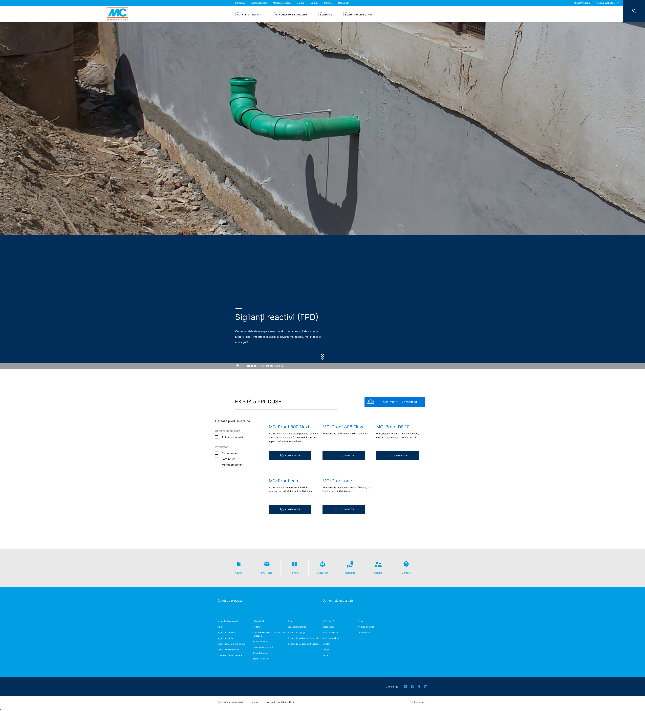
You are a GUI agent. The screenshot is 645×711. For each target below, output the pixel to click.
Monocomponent (232, 464)
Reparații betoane (260, 653)
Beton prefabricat (330, 638)
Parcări (325, 655)
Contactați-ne (417, 702)
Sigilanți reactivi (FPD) (272, 365)
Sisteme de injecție (296, 632)
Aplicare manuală (233, 437)
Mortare (256, 627)
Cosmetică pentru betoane (230, 655)
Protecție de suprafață (262, 647)
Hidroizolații (251, 365)
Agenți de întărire (225, 638)
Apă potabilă (328, 621)
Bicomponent (230, 453)
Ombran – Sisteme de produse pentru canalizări (269, 634)
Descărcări (343, 3)
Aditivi (220, 627)
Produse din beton (365, 627)
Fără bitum (228, 459)
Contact (328, 3)
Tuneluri (326, 644)
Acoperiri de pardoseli (228, 621)
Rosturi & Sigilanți (260, 658)
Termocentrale (364, 632)
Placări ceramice (260, 641)
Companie (240, 3)
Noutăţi (314, 3)
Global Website (582, 3)
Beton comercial (330, 632)
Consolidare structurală (228, 649)
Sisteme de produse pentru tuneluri (304, 638)
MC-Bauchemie (117, 13)
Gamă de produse (230, 600)
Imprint (255, 702)
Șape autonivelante (297, 627)
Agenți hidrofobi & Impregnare (231, 644)
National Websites (605, 3)
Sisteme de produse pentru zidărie (303, 644)
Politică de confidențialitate (280, 702)
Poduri (360, 621)
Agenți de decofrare (227, 632)
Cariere (301, 3)
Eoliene (325, 649)
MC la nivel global (282, 3)
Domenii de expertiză (337, 600)
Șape (290, 621)
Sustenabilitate (259, 3)
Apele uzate (328, 627)
